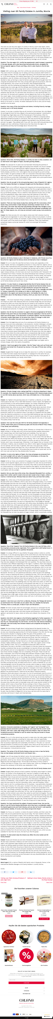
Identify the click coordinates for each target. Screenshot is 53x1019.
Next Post (49, 882)
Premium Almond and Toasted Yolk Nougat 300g (26, 910)
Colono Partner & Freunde (25, 7)
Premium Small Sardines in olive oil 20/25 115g (44, 910)
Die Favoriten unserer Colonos (26, 889)
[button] (47, 1015)
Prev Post (3, 882)
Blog (18, 7)
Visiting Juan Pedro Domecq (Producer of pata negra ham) (13, 879)
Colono (5, 4)
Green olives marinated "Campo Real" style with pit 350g (9, 910)
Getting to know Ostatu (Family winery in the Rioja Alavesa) (39, 879)
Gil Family (34, 7)
